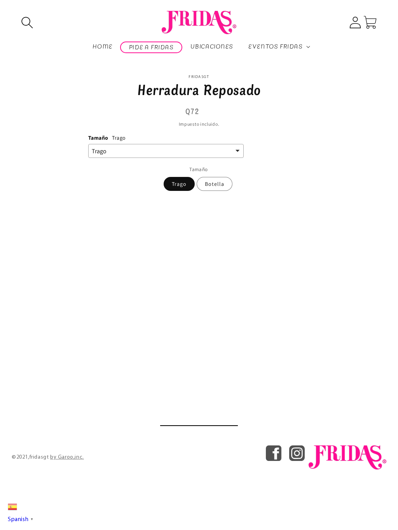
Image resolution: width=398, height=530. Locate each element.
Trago (179, 183)
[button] (27, 22)
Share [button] (203, 202)
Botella (214, 183)
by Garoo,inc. (67, 457)
